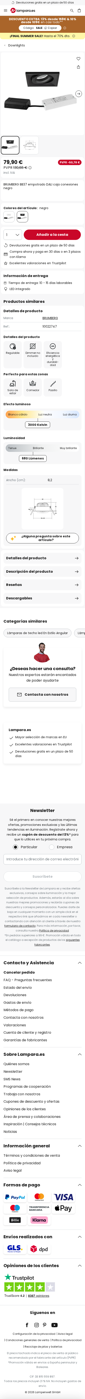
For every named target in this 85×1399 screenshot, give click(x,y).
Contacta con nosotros (23, 1017)
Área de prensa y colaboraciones (32, 1116)
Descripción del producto (29, 571)
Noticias (10, 1131)
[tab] (42, 1001)
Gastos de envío (17, 1002)
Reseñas (14, 584)
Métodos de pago (18, 1009)
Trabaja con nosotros (21, 1094)
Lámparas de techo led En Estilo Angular (37, 633)
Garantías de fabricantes (25, 1040)
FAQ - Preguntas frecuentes (27, 979)
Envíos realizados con (27, 1237)
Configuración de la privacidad (34, 1334)
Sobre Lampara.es (24, 1054)
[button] (10, 145)
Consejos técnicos (40, 1124)
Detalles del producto (26, 558)
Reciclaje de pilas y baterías (43, 1346)
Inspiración (12, 1124)
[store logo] (25, 10)
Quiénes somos (16, 1063)
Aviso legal (12, 1170)
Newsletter (12, 1071)
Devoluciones (14, 994)
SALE (40, 28)
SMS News (11, 1079)
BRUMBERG (50, 318)
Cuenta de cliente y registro (27, 1032)
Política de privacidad (54, 930)
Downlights (16, 45)
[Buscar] (71, 10)
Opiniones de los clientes (24, 1109)
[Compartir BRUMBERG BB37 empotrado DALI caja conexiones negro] (78, 67)
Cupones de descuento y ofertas (31, 1101)
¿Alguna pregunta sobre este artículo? (45, 538)
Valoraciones (14, 1025)
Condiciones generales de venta (27, 1340)
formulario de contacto (20, 926)
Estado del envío (17, 987)
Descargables (19, 598)
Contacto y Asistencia (28, 963)
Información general (26, 1146)
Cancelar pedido (19, 972)
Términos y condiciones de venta (31, 1155)
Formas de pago (21, 1185)
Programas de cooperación (27, 1086)
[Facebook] (30, 1325)
